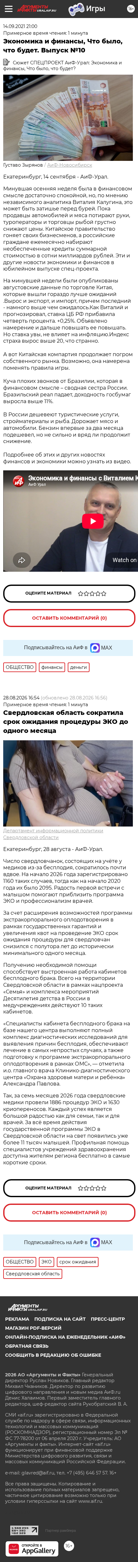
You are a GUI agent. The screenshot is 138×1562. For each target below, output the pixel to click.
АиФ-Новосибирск (69, 165)
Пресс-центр (108, 1319)
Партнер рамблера (60, 1530)
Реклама (17, 1319)
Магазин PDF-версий (33, 1328)
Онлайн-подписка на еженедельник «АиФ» (65, 1337)
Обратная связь (26, 1346)
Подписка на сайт (60, 1319)
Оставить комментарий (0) (69, 618)
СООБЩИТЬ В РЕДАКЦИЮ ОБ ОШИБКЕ (53, 1355)
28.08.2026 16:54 (21, 698)
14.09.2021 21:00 (20, 26)
